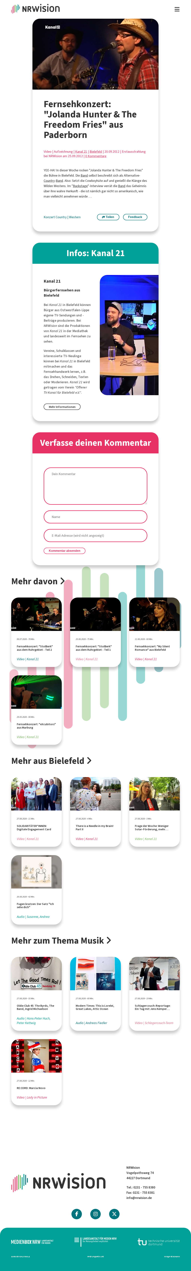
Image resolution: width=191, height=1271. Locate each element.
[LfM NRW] (95, 1242)
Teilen (109, 217)
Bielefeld (96, 151)
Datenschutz (20, 1256)
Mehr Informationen (62, 407)
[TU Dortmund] (159, 1242)
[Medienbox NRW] (32, 1242)
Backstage (80, 186)
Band (84, 175)
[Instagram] (95, 1214)
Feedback (135, 217)
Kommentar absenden (64, 550)
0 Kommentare (95, 156)
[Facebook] (76, 1214)
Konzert (50, 217)
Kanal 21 (81, 151)
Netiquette (95, 1256)
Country (49, 180)
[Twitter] (114, 1214)
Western (75, 217)
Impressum (172, 1256)
